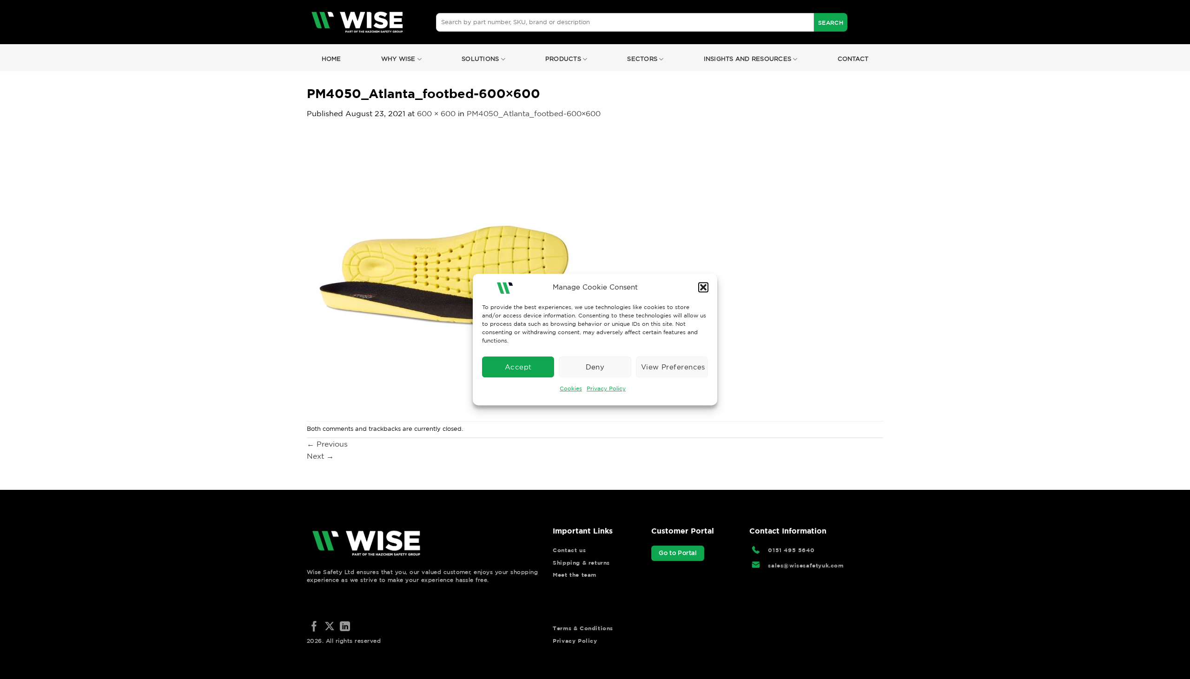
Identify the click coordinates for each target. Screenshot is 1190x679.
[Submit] (830, 22)
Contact (853, 58)
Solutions (480, 58)
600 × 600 (436, 113)
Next (320, 456)
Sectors (642, 58)
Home (331, 58)
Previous (327, 444)
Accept (518, 367)
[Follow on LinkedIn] (345, 627)
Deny (595, 367)
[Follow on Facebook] (314, 627)
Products (563, 58)
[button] (703, 287)
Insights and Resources (748, 58)
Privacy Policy (606, 388)
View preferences (673, 367)
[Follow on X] (329, 627)
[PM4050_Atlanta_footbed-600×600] (446, 269)
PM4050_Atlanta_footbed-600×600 (534, 113)
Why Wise (398, 58)
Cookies (571, 388)
